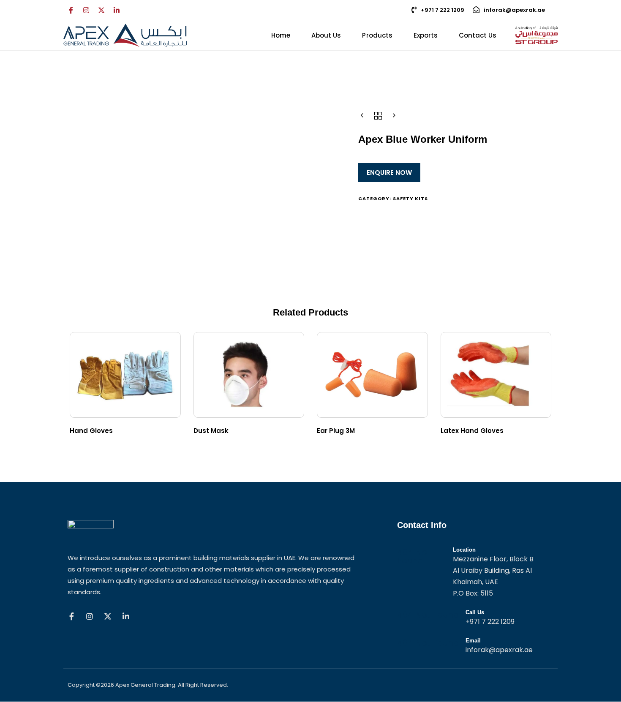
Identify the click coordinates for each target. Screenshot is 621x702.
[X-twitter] (101, 10)
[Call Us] (475, 618)
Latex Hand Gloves (472, 430)
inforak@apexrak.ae (514, 10)
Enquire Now (389, 172)
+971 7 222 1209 (442, 10)
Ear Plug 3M (336, 430)
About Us (326, 35)
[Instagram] (86, 10)
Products (377, 35)
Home (280, 35)
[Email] (475, 647)
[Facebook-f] (71, 10)
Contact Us (477, 35)
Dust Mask (211, 430)
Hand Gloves (91, 430)
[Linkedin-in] (116, 10)
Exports (426, 35)
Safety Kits (410, 198)
